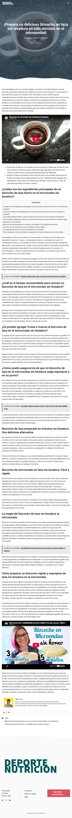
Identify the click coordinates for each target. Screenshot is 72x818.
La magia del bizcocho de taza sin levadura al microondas (23, 229)
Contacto (28, 791)
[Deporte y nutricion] (9, 3)
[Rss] (9, 712)
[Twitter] (6, 712)
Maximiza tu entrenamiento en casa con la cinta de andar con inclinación (31, 721)
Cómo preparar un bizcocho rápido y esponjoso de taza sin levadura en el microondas (33, 232)
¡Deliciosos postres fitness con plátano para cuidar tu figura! (27, 724)
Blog (26, 797)
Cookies (5, 793)
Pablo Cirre (44, 38)
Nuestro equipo (30, 794)
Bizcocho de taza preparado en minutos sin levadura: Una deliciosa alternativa (30, 224)
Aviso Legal (6, 796)
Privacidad (6, 791)
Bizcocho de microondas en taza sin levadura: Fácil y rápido (24, 227)
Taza (6, 718)
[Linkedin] (4, 712)
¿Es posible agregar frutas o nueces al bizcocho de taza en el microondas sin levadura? (33, 217)
